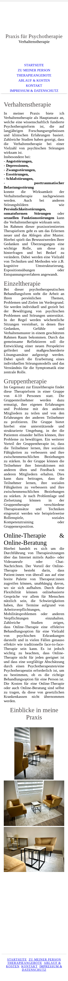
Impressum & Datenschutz (34, 91)
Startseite (34, 65)
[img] (34, 20)
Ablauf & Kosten (34, 80)
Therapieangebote (34, 75)
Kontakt (34, 85)
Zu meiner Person (34, 70)
